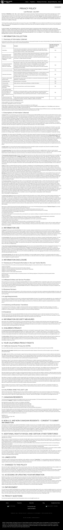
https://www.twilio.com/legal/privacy (9, 243)
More (60, 2)
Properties (33, 2)
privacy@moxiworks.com (54, 333)
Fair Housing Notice (47, 513)
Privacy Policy (22, 513)
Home (27, 2)
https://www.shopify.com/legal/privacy (30, 141)
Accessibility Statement (34, 513)
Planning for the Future (42, 1)
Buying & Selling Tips (52, 1)
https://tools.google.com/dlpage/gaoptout (10, 193)
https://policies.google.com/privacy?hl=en (10, 191)
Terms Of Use (14, 513)
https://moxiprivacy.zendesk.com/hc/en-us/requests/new (13, 361)
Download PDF (58, 7)
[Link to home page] (7, 2)
